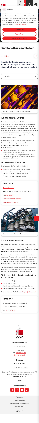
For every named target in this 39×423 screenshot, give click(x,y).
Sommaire (6, 76)
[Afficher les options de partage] (36, 56)
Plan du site (19, 397)
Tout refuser (19, 34)
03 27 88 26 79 (9, 195)
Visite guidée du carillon (10, 202)
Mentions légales (20, 400)
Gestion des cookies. (20, 24)
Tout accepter (19, 30)
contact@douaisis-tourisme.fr (12, 199)
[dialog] (19, 24)
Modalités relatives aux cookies (19, 403)
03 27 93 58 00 (21, 353)
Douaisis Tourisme (8, 188)
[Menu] (36, 4)
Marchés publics (19, 406)
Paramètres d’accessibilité (20, 4)
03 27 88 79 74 (10, 310)
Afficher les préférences (19, 38)
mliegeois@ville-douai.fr (28, 292)
